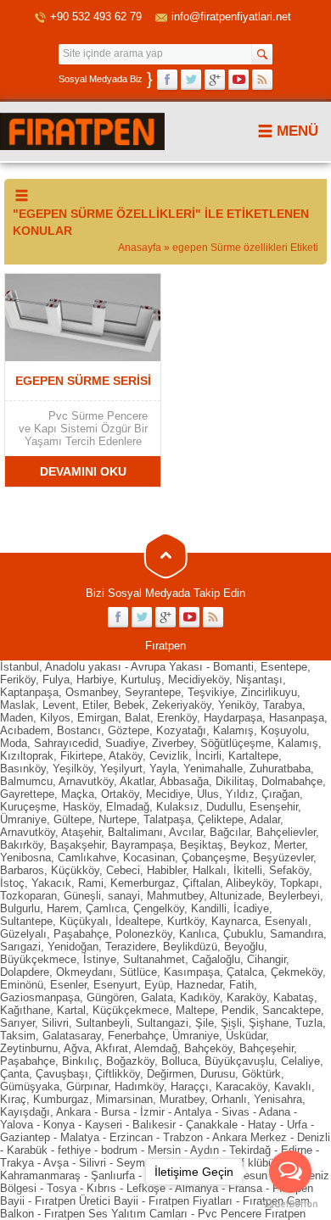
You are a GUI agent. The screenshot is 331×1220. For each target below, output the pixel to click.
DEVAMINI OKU (83, 471)
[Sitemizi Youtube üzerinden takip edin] (238, 80)
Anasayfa (139, 247)
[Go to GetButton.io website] (290, 1203)
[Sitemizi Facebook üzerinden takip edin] (167, 80)
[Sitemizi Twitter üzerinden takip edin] (191, 80)
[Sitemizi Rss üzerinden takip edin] (262, 80)
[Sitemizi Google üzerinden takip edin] (215, 80)
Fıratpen (165, 645)
